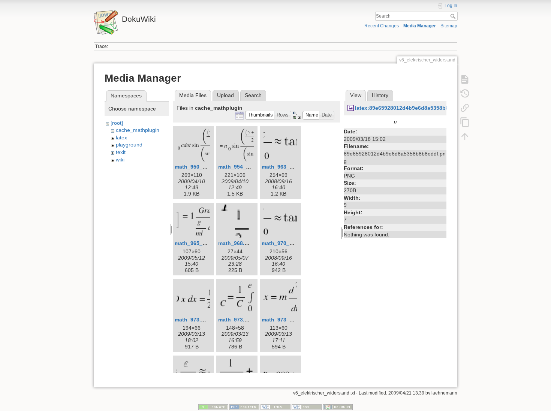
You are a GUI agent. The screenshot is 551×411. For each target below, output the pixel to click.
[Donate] (213, 407)
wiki (120, 160)
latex (121, 137)
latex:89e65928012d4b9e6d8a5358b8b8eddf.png (416, 108)
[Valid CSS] (307, 407)
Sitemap (448, 25)
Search (453, 16)
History (380, 95)
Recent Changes (381, 25)
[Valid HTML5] (275, 407)
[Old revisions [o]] (464, 94)
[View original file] (395, 123)
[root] (117, 123)
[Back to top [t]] (464, 136)
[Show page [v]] (464, 79)
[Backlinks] (464, 108)
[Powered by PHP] (244, 407)
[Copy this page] (464, 122)
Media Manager (419, 25)
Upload (225, 95)
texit (121, 152)
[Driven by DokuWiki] (338, 407)
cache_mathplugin (137, 130)
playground (129, 145)
